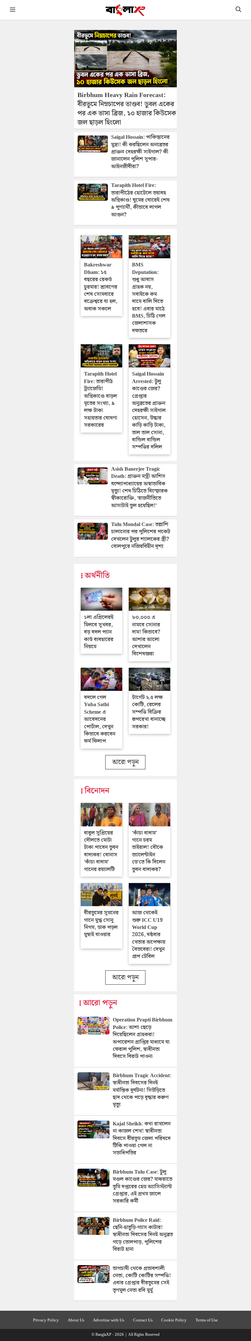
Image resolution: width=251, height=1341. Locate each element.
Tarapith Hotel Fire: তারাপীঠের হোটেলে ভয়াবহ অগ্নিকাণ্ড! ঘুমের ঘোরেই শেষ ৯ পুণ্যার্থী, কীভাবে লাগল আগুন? (140, 200)
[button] (238, 10)
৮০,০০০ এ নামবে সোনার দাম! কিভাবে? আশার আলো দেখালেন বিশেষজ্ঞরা (146, 635)
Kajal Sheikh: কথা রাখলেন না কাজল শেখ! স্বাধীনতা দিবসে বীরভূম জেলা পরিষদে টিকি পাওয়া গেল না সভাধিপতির (142, 1138)
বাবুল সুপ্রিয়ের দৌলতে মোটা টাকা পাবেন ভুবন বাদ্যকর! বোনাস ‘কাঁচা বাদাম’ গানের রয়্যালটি (101, 851)
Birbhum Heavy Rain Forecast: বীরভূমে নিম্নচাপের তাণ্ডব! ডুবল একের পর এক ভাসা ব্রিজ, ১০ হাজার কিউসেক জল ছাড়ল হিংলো (126, 109)
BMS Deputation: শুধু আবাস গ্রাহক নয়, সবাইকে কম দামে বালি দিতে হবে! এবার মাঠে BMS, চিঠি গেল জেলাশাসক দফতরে (148, 298)
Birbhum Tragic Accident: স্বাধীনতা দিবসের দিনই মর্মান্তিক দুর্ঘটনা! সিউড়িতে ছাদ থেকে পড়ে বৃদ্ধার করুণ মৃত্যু (142, 1090)
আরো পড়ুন (125, 762)
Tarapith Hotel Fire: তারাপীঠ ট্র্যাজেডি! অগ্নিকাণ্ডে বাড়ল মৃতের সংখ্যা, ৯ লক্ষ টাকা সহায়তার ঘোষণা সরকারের (100, 399)
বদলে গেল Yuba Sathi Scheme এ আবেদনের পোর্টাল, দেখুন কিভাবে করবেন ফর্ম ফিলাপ (99, 719)
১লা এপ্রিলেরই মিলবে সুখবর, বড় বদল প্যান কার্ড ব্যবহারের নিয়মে (98, 632)
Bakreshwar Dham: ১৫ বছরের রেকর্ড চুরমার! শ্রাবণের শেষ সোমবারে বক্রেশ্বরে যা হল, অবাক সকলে (100, 287)
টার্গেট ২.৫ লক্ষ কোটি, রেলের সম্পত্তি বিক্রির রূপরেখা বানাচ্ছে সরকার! (148, 712)
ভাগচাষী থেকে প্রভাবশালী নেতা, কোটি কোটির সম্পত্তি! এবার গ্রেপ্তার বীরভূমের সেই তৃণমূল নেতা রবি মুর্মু (142, 1279)
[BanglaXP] (125, 10)
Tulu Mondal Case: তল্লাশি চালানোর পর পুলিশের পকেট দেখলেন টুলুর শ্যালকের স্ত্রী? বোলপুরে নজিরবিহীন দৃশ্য (140, 535)
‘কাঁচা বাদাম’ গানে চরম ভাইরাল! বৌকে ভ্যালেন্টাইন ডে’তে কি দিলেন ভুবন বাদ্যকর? (148, 851)
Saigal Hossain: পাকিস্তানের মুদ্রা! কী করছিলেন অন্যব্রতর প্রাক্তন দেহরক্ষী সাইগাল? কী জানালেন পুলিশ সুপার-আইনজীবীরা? (140, 152)
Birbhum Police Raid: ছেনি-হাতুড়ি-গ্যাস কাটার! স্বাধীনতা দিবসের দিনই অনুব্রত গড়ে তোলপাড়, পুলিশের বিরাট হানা (143, 1235)
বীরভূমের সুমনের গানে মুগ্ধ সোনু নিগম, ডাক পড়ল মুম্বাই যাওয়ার (101, 924)
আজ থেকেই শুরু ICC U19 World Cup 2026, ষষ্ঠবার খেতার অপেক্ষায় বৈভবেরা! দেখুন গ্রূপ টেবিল (148, 935)
